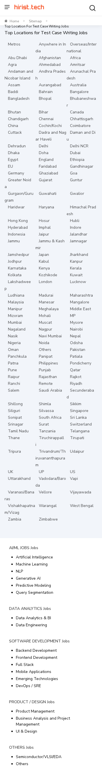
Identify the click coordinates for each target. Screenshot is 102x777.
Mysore (76, 322)
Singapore (79, 410)
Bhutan (14, 112)
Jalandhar (78, 234)
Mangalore (79, 302)
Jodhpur (15, 261)
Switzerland (81, 424)
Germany (16, 173)
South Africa (50, 417)
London (45, 281)
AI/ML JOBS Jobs (23, 548)
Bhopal (45, 98)
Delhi (43, 146)
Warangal (48, 505)
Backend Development (36, 650)
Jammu (14, 241)
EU (10, 166)
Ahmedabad (50, 64)
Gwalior (77, 193)
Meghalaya (49, 309)
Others (45, 349)
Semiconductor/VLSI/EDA (38, 756)
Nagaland (17, 329)
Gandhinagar (81, 166)
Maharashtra (81, 295)
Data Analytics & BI (33, 618)
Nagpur (45, 329)
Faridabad (48, 166)
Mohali (45, 315)
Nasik (13, 336)
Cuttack (15, 132)
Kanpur (76, 261)
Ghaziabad (48, 173)
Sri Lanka (78, 417)
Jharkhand (79, 254)
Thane (14, 438)
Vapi (74, 478)
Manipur (15, 309)
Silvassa (46, 410)
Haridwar (16, 207)
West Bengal (82, 505)
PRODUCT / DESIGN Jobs (32, 702)
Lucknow (78, 281)
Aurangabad (50, 85)
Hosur (44, 220)
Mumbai (15, 322)
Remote (46, 383)
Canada (77, 112)
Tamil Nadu (18, 431)
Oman (13, 349)
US (72, 471)
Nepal (75, 336)
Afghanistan (50, 58)
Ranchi (14, 383)
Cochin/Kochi (50, 125)
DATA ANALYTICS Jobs (30, 608)
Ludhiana (16, 295)
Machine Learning (32, 564)
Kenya (44, 268)
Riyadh (76, 383)
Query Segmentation (34, 592)
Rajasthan (48, 376)
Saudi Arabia (50, 390)
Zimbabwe (48, 519)
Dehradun (17, 146)
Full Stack (25, 664)
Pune (12, 370)
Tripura (14, 451)
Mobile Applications (33, 671)
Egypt (13, 159)
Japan (44, 254)
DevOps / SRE (28, 685)
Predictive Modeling (33, 585)
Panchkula (17, 356)
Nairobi (76, 329)
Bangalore (79, 91)
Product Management (35, 711)
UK (10, 471)
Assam (14, 85)
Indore (75, 227)
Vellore (45, 492)
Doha (43, 153)
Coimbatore (80, 125)
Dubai (75, 153)
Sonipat (15, 417)
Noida (44, 343)
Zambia (14, 519)
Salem (13, 390)
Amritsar (77, 64)
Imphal (45, 227)
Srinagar (15, 424)
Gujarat (45, 180)
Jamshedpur (18, 254)
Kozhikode (48, 275)
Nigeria (14, 343)
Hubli (74, 220)
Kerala (76, 268)
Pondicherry (80, 363)
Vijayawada (80, 492)
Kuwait (76, 275)
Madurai (46, 295)
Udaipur (77, 451)
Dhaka (14, 153)
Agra (12, 64)
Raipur (14, 376)
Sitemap (35, 21)
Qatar (75, 370)
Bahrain (46, 91)
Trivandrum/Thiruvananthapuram (50, 458)
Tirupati (77, 438)
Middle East (80, 309)
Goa (73, 173)
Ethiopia (77, 159)
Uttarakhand (19, 478)
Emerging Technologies (37, 678)
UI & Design (26, 731)
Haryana (46, 207)
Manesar (46, 302)
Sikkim (75, 404)
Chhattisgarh (81, 119)
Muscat (45, 322)
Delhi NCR (79, 146)
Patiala (76, 356)
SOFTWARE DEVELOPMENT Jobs (39, 641)
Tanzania (47, 431)
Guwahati (47, 193)
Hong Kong (18, 220)
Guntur (76, 180)
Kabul (44, 261)
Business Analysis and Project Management (43, 721)
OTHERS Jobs (21, 747)
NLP (19, 571)
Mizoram (15, 315)
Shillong (15, 404)
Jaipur (44, 234)
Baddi (13, 91)
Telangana (80, 431)
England (46, 159)
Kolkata (15, 275)
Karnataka (17, 268)
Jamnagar (78, 241)
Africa (75, 58)
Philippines (48, 363)
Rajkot (75, 376)
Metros (14, 44)
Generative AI (28, 578)
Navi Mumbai (50, 336)
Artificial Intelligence (34, 557)
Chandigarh (18, 119)
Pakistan (77, 349)
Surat (44, 424)
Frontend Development (36, 657)
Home (14, 21)
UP (41, 471)
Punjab (45, 370)
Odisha (76, 343)
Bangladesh (18, 98)
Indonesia (16, 234)
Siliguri (14, 410)
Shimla (45, 404)
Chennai (46, 119)
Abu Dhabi (17, 58)
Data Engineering (31, 625)
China (13, 125)
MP (72, 315)
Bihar (43, 112)
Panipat (45, 356)
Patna (13, 363)
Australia (78, 85)
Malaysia (16, 302)
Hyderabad (18, 227)
